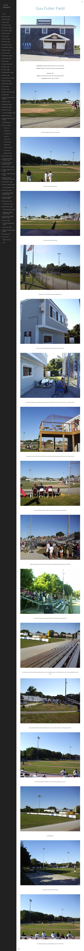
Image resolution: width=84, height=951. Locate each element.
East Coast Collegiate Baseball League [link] (7, 163)
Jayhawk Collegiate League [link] (9, 184)
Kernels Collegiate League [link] (8, 187)
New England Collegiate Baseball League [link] (8, 193)
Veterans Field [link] (7, 150)
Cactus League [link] (6, 22)
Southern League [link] (6, 39)
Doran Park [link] (6, 128)
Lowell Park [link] (6, 136)
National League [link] (6, 19)
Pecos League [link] (6, 86)
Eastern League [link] (6, 33)
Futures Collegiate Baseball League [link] (9, 174)
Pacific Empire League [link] (8, 206)
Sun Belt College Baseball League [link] (8, 224)
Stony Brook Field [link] (8, 147)
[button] (82, 1)
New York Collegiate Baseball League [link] (7, 197)
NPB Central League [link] (7, 104)
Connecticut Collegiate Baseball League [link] (8, 159)
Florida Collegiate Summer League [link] (8, 170)
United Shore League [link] (7, 83)
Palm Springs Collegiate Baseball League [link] (8, 213)
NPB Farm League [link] (7, 110)
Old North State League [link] (8, 203)
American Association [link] (7, 64)
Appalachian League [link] (7, 115)
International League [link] (7, 27)
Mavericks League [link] (7, 80)
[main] (50, 8)
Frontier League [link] (6, 69)
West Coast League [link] (7, 227)
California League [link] (6, 50)
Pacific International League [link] (9, 209)
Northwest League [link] (7, 44)
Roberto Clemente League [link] (9, 92)
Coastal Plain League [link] (7, 156)
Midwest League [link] (6, 41)
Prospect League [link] (6, 220)
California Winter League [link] (8, 72)
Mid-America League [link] (7, 190)
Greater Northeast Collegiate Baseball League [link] (9, 178)
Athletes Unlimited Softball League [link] (9, 98)
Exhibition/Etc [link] (6, 94)
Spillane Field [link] (7, 144)
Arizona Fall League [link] (7, 58)
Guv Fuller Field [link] (7, 133)
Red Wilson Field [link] (7, 142)
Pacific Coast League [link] (7, 30)
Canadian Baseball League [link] (8, 78)
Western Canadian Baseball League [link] (9, 230)
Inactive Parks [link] (6, 236)
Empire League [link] (6, 89)
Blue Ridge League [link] (7, 122)
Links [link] (4, 242)
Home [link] (4, 13)
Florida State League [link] (7, 55)
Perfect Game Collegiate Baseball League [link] (8, 217)
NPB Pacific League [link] (7, 107)
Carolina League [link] (6, 52)
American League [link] (6, 16)
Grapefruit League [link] (7, 25)
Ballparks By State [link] (7, 239)
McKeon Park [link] (7, 139)
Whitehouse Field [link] (8, 153)
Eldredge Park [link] (7, 130)
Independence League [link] (8, 181)
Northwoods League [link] (7, 201)
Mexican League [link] (6, 101)
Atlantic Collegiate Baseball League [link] (9, 119)
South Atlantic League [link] (7, 47)
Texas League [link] (6, 36)
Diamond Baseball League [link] (8, 166)
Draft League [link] (6, 61)
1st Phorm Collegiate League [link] (9, 112)
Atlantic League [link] (6, 66)
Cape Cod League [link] (7, 125)
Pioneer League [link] (6, 75)
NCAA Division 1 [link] (6, 234)
